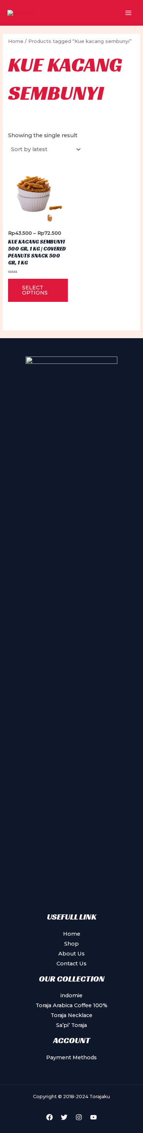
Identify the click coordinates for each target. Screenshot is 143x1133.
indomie (71, 995)
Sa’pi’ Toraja (71, 1025)
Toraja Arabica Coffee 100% (71, 1005)
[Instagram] (79, 1117)
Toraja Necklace (71, 1015)
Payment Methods (71, 1057)
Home (15, 41)
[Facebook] (49, 1117)
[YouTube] (93, 1117)
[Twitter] (64, 1117)
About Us (71, 953)
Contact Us (71, 963)
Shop (71, 943)
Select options (35, 290)
